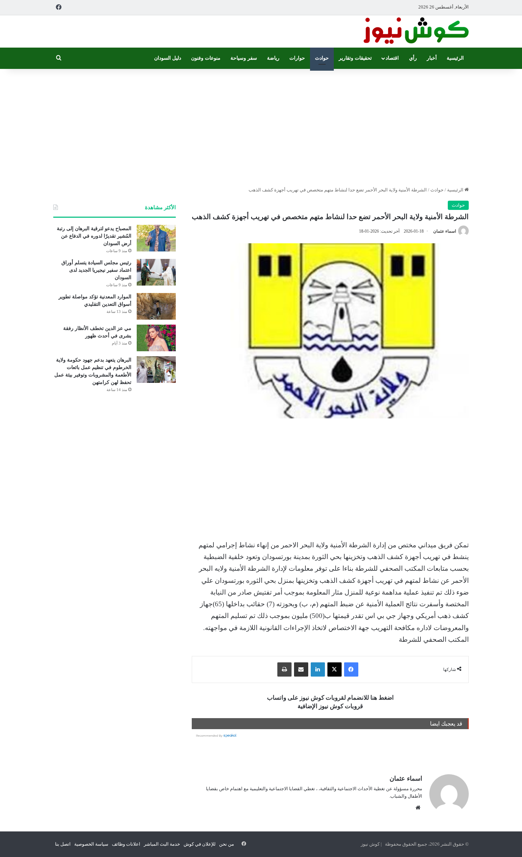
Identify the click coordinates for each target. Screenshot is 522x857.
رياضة (273, 58)
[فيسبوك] (351, 669)
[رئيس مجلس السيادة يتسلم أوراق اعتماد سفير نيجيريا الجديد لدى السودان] (156, 272)
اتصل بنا (63, 844)
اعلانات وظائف (126, 844)
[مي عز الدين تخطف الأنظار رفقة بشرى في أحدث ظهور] (156, 338)
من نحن (226, 844)
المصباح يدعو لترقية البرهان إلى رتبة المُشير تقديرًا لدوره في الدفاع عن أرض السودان (94, 236)
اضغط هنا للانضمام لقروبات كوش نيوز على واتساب (330, 697)
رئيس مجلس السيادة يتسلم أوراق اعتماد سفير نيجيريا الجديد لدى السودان (96, 270)
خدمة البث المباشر (162, 844)
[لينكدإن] (318, 669)
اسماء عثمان (444, 231)
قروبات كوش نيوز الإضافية (330, 706)
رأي (413, 58)
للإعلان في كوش (200, 844)
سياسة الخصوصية (91, 844)
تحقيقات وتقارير (355, 58)
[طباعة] (284, 669)
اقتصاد (392, 58)
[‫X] (334, 669)
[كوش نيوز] (415, 31)
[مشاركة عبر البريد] (301, 669)
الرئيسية (455, 58)
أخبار (432, 58)
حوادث (322, 58)
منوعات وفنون (206, 58)
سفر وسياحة (243, 58)
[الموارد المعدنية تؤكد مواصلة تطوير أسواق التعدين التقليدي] (156, 306)
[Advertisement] (261, 125)
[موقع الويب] (418, 807)
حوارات (297, 58)
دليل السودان (167, 58)
